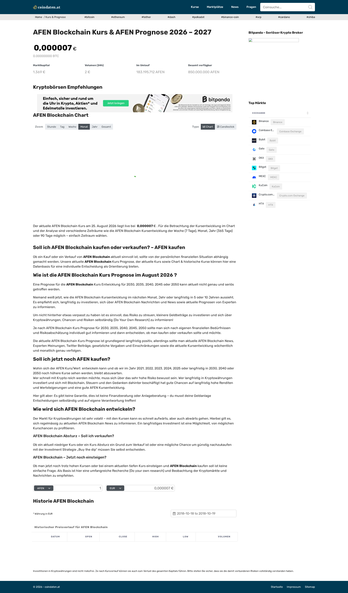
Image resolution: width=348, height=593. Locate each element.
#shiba (311, 17)
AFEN (40, 488)
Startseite (277, 586)
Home (38, 17)
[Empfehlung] (134, 103)
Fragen (251, 7)
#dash (171, 17)
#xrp (258, 17)
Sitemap (310, 586)
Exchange (258, 113)
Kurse (195, 7)
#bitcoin (89, 17)
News (234, 7)
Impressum (294, 586)
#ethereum (118, 17)
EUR (112, 488)
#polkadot (198, 17)
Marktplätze (215, 7)
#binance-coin (230, 17)
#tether (146, 17)
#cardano (284, 17)
